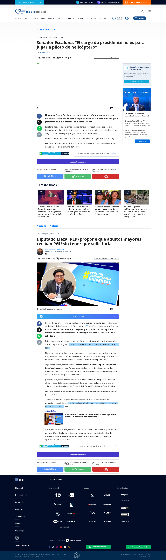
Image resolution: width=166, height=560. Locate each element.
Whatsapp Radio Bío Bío (139, 547)
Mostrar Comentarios (78, 162)
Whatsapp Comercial (99, 547)
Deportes (61, 18)
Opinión (80, 18)
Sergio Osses (45, 52)
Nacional (28, 18)
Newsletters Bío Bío (87, 2)
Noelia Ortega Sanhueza (54, 249)
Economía (51, 18)
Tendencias (71, 18)
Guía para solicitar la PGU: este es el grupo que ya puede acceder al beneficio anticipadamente (90, 415)
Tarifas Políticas (21, 546)
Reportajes (20, 530)
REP (86, 326)
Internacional (39, 18)
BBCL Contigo (104, 18)
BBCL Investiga (91, 18)
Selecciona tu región (26, 2)
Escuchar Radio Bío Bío (137, 2)
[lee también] (54, 419)
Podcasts (18, 18)
